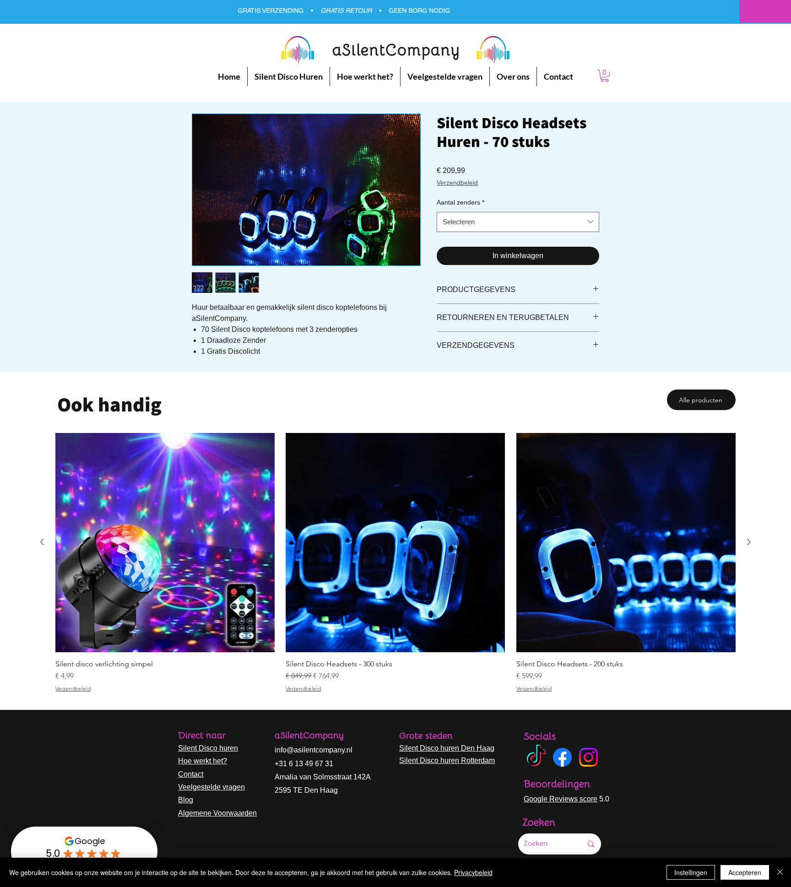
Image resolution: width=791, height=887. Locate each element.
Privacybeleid (473, 872)
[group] (395, 562)
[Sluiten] (780, 872)
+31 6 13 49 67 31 (304, 764)
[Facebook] (562, 757)
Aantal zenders (460, 202)
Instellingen (690, 872)
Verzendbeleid (457, 182)
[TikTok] (536, 757)
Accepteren (744, 872)
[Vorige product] (42, 541)
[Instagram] (588, 757)
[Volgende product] (748, 541)
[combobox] (518, 222)
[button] (604, 76)
